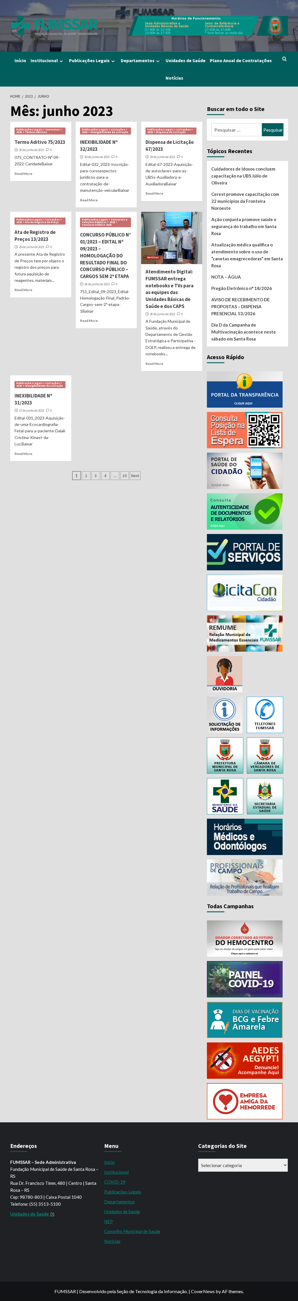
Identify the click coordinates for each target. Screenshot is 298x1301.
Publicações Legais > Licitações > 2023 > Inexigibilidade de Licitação (105, 131)
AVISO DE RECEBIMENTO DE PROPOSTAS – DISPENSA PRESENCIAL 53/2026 (240, 306)
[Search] (284, 59)
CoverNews (203, 1291)
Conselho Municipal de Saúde (132, 1231)
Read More (23, 173)
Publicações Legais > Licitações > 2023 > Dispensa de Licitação (170, 131)
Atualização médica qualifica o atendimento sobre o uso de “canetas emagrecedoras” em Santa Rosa (247, 255)
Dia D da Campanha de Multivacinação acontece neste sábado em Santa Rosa (243, 331)
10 (125, 475)
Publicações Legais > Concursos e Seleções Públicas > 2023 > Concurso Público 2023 (104, 222)
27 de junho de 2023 (31, 410)
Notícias (174, 78)
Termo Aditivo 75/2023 (40, 142)
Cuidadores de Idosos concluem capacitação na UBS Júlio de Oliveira (243, 175)
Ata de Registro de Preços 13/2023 (35, 235)
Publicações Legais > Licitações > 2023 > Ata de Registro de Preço (39, 221)
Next (135, 475)
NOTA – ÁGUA (226, 276)
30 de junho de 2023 (31, 150)
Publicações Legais (89, 60)
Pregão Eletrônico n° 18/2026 (241, 288)
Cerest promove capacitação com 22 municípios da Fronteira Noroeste (245, 201)
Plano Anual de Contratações (241, 60)
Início (20, 60)
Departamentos (138, 60)
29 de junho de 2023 (162, 157)
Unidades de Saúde (185, 60)
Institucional (44, 60)
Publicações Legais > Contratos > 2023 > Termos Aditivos (39, 131)
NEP (108, 1221)
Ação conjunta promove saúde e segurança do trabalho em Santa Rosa (243, 226)
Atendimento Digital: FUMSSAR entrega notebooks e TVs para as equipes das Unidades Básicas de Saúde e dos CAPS (170, 288)
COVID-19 (114, 1181)
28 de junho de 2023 (96, 284)
